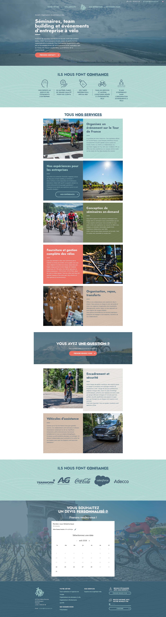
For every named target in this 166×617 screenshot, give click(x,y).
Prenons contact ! (48, 55)
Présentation (63, 610)
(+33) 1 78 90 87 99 (134, 1)
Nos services (70, 7)
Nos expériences (67, 194)
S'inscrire (120, 608)
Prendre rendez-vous (83, 353)
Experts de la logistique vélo (93, 592)
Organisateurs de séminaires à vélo (70, 597)
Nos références (96, 7)
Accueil (83, 7)
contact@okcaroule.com (151, 1)
